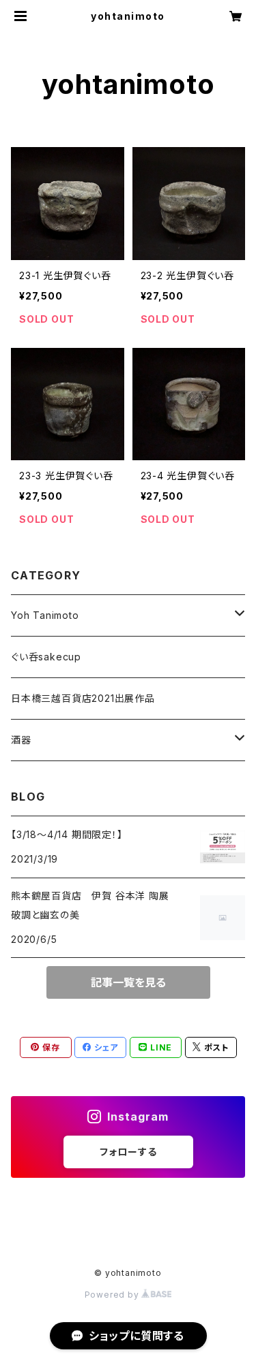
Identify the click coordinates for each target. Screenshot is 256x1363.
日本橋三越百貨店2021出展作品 (83, 698)
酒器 (21, 739)
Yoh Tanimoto (45, 615)
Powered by (113, 1294)
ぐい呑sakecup (46, 656)
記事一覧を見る (128, 982)
